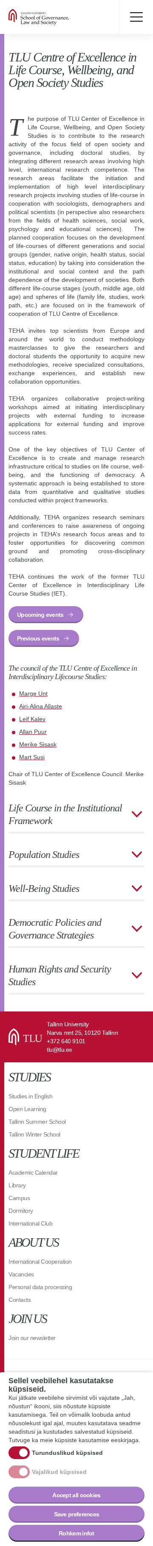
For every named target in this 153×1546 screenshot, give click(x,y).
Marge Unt (33, 693)
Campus (19, 1198)
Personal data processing (40, 1287)
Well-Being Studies (43, 888)
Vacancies (21, 1274)
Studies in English (30, 1096)
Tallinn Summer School (37, 1121)
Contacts (19, 1299)
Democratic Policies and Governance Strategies (54, 929)
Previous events (38, 638)
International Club (30, 1223)
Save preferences (76, 1514)
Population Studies (43, 854)
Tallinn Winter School (34, 1134)
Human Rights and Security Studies (59, 975)
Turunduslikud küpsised (67, 1452)
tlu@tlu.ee (59, 1049)
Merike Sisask (38, 744)
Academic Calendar (33, 1172)
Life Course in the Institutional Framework (65, 814)
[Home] (59, 17)
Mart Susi (32, 757)
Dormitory (20, 1210)
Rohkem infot (76, 1533)
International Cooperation (40, 1261)
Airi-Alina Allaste (40, 706)
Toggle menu (136, 17)
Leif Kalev (32, 719)
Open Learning (27, 1109)
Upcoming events (40, 614)
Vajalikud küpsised (59, 1471)
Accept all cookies (76, 1495)
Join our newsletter (32, 1337)
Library (17, 1185)
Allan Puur (33, 731)
